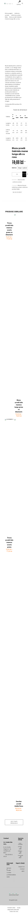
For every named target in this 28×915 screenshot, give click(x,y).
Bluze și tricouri (22, 185)
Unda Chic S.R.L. (14, 911)
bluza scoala (21, 179)
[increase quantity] (20, 174)
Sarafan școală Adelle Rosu (18, 804)
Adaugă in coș (24, 174)
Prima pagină (8, 13)
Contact (22, 869)
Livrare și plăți (19, 848)
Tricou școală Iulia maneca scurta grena (9, 542)
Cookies (8, 872)
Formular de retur (19, 856)
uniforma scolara (17, 182)
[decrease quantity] (13, 174)
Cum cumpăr (19, 844)
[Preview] (12, 220)
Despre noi (21, 867)
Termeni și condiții (8, 869)
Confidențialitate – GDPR (8, 876)
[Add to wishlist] (12, 218)
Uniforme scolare (17, 187)
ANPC (23, 871)
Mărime (14, 168)
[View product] (12, 216)
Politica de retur (19, 852)
